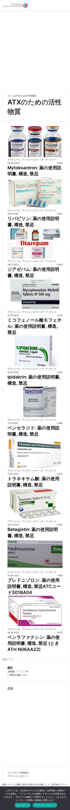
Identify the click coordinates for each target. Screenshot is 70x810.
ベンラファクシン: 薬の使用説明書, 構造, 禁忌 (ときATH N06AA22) (33, 643)
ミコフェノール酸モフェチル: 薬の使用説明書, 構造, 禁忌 (34, 326)
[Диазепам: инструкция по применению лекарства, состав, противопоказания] (35, 257)
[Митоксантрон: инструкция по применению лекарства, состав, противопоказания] (35, 156)
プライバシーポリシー (18, 776)
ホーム (10, 95)
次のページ (7, 659)
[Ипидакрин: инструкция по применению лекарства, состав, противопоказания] (35, 365)
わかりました (22, 805)
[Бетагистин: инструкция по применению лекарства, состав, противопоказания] (35, 518)
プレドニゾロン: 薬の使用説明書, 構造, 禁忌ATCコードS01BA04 (34, 586)
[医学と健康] (15, 5)
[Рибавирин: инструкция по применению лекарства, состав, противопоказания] (35, 207)
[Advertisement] (35, 48)
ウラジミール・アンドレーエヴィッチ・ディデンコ (31, 159)
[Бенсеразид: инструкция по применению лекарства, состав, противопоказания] (35, 416)
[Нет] (66, 798)
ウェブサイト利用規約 (18, 772)
